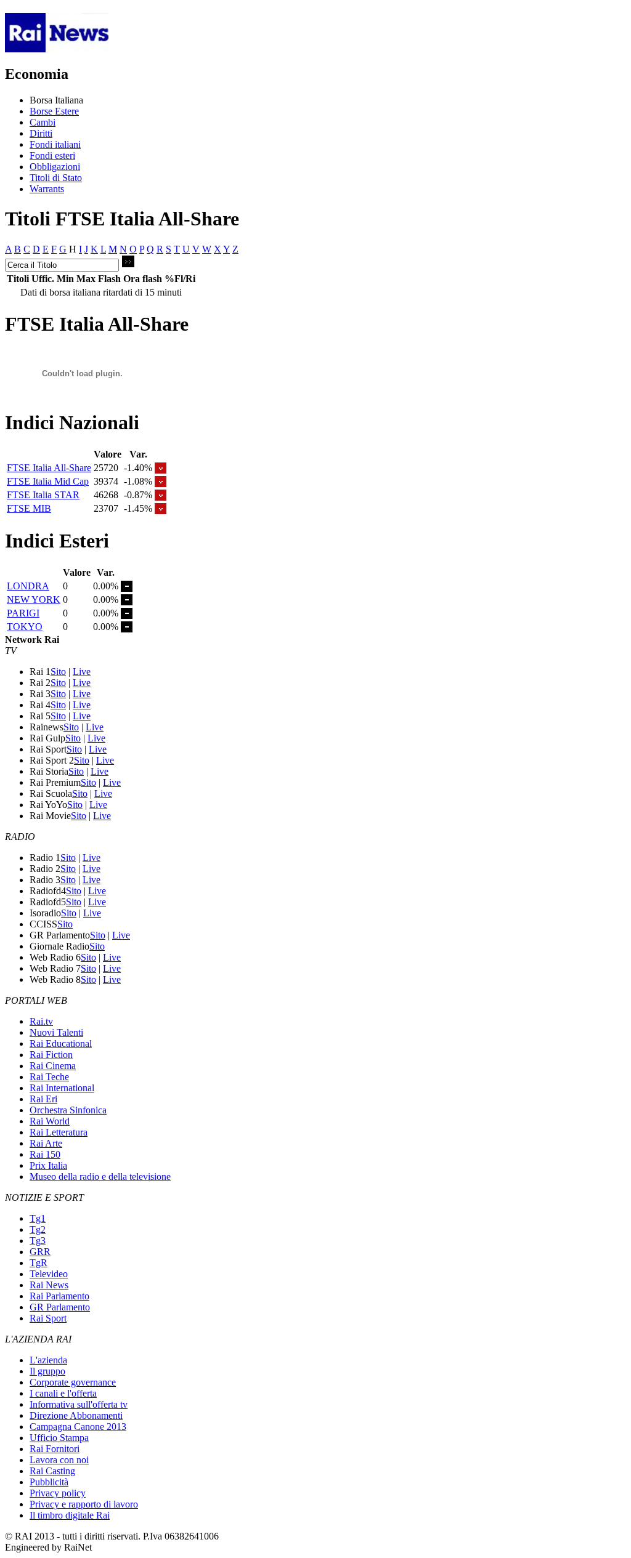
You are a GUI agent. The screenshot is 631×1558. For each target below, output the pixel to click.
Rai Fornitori (54, 1448)
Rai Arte (46, 1143)
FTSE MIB (29, 508)
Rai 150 (45, 1154)
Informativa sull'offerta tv (79, 1404)
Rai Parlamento (59, 1296)
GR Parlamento (60, 1307)
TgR (38, 1262)
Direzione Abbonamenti (76, 1415)
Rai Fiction (51, 1054)
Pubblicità (49, 1482)
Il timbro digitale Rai (70, 1515)
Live (82, 671)
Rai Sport (48, 1318)
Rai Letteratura (59, 1132)
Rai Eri (43, 1099)
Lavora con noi (59, 1460)
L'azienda (48, 1360)
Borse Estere (54, 111)
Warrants (47, 189)
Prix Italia (48, 1165)
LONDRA (28, 586)
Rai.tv (41, 1021)
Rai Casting (52, 1471)
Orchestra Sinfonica (68, 1110)
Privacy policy (58, 1493)
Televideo (49, 1274)
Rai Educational (61, 1043)
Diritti (41, 133)
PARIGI (23, 613)
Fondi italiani (55, 144)
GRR (40, 1251)
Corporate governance (73, 1382)
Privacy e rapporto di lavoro (84, 1504)
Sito (58, 671)
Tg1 (38, 1218)
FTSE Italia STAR (43, 495)
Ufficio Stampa (59, 1437)
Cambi (42, 122)
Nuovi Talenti (56, 1032)
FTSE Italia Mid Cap (48, 481)
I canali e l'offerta (63, 1393)
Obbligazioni (55, 166)
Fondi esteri (52, 155)
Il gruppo (47, 1371)
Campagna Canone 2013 (78, 1426)
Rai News (49, 1285)
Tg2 (38, 1229)
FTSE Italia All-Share (49, 467)
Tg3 (38, 1240)
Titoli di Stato (56, 177)
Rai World (50, 1121)
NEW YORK (33, 599)
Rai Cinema (53, 1065)
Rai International (62, 1088)
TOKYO (25, 626)
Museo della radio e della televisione (100, 1176)
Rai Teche (49, 1077)
